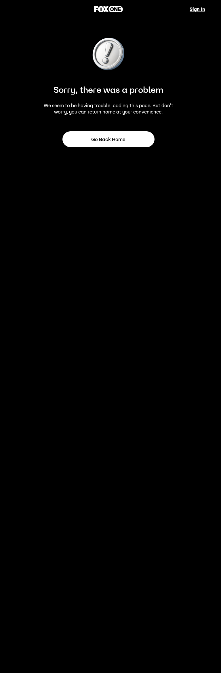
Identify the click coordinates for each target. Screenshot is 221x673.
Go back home (108, 139)
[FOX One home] (108, 9)
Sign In (197, 9)
